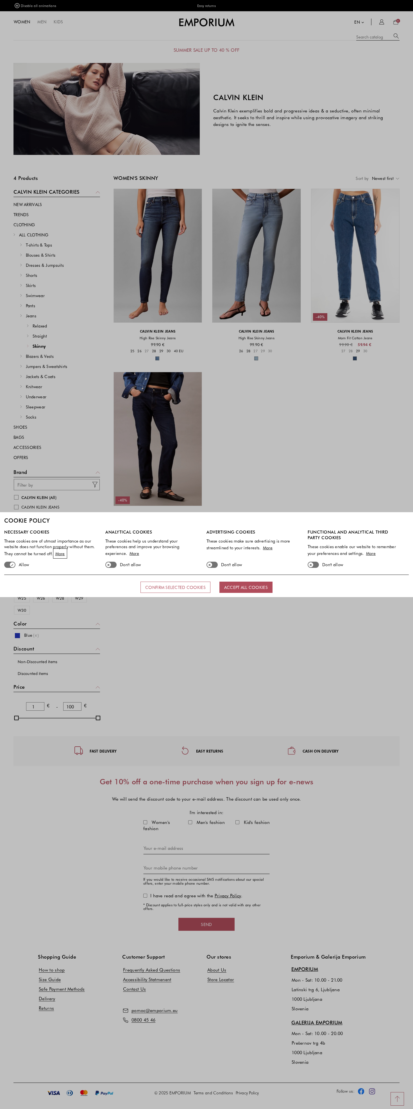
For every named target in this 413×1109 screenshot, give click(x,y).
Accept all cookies (246, 587)
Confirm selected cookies (175, 587)
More (60, 553)
